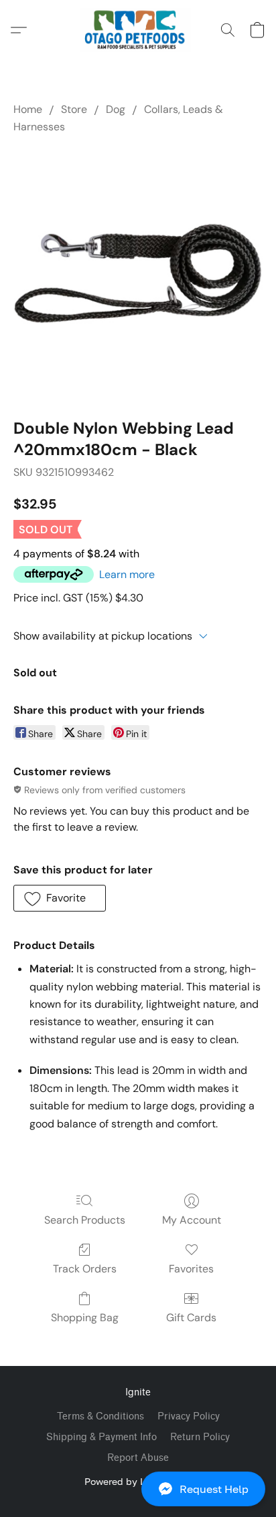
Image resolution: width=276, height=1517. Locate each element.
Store (74, 109)
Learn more (127, 574)
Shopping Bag (85, 1318)
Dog (115, 109)
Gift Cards (191, 1318)
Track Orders (85, 1269)
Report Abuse (138, 1458)
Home (27, 109)
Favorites (191, 1269)
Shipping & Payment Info (101, 1437)
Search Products (84, 1220)
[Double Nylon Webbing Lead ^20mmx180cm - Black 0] (138, 273)
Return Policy (200, 1437)
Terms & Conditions (100, 1416)
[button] (138, 1489)
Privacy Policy (188, 1416)
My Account (191, 1220)
